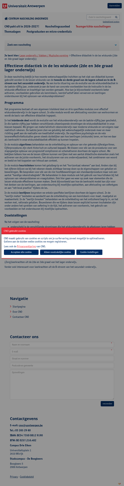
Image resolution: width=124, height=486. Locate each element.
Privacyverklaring (26, 246)
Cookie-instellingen (89, 252)
